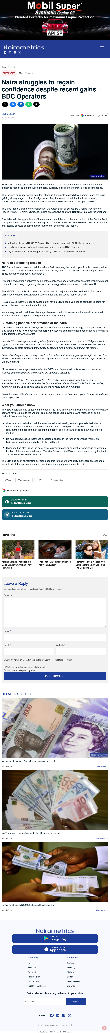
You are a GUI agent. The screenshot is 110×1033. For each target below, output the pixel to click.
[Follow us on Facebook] (5, 52)
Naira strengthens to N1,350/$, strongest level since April (29, 904)
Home (4, 67)
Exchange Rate (56, 480)
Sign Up (76, 1001)
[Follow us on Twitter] (19, 52)
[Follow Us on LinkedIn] (58, 1015)
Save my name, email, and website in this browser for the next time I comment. (39, 659)
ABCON (7, 480)
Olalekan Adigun (102, 838)
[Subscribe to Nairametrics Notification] (104, 1028)
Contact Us (32, 972)
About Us (32, 967)
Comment (9, 595)
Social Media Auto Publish (45, 1032)
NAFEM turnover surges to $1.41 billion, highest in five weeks (31, 833)
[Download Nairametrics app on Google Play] (55, 938)
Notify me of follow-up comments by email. (26, 667)
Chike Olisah (8, 113)
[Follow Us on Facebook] (52, 1015)
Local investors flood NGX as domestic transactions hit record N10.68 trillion (44, 247)
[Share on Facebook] (13, 104)
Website (60, 644)
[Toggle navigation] (102, 48)
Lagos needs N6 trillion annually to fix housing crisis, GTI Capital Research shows (46, 251)
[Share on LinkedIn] (20, 104)
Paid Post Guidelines (37, 985)
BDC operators (24, 480)
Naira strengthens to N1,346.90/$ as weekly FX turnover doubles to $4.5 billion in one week (51, 243)
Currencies (12, 67)
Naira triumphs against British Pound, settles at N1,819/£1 (29, 761)
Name (7, 631)
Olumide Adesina (102, 766)
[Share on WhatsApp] (28, 104)
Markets (70, 972)
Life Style (71, 985)
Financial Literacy (74, 981)
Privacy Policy (34, 976)
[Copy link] (36, 104)
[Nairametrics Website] (24, 47)
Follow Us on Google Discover (96, 115)
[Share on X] (5, 104)
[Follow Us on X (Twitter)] (70, 1015)
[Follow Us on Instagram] (64, 1015)
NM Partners (33, 981)
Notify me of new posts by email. (21, 670)
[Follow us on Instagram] (14, 52)
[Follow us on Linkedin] (10, 52)
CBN (40, 480)
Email (7, 644)
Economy (71, 967)
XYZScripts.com (68, 1032)
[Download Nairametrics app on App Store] (55, 949)
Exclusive (71, 963)
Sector (70, 976)
